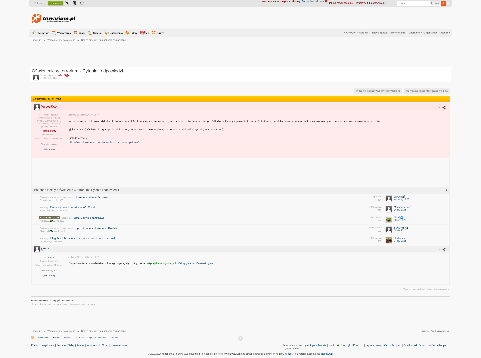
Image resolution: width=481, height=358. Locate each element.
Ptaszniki (358, 345)
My (145, 32)
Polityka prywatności (439, 331)
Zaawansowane (448, 3)
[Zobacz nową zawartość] (74, 3)
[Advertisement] (381, 18)
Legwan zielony (373, 345)
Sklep (71, 345)
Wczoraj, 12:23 (401, 199)
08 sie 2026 (400, 220)
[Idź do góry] (240, 338)
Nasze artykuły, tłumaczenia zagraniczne (103, 331)
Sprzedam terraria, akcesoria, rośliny (57, 197)
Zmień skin (43, 337)
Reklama (61, 345)
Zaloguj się (40, 3)
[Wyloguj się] (82, 3)
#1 (440, 107)
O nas (105, 345)
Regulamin (424, 331)
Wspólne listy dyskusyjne (61, 331)
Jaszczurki (67, 218)
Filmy (134, 33)
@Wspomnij (48, 149)
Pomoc (114, 337)
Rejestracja (55, 3)
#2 (440, 250)
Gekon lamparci (392, 345)
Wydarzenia (64, 33)
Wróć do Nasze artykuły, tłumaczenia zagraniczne (426, 289)
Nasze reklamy (119, 345)
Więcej (288, 353)
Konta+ (80, 345)
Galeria (97, 33)
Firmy (160, 33)
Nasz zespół (93, 345)
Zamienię (44, 207)
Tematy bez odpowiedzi (314, 1)
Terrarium (43, 33)
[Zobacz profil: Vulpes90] (37, 106)
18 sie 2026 (400, 209)
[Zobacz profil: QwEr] (37, 249)
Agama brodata (318, 345)
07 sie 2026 (400, 240)
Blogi (82, 33)
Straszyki (346, 345)
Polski (56, 337)
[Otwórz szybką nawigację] (67, 3)
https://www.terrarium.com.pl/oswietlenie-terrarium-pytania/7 (104, 142)
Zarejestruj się (205, 263)
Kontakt (67, 337)
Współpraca (48, 345)
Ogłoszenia (116, 33)
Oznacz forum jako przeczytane (91, 337)
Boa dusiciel (410, 345)
